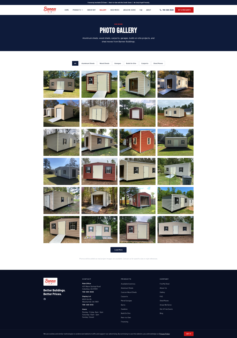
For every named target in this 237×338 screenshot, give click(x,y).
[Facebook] (44, 299)
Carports (144, 63)
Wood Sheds (104, 63)
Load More (118, 250)
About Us (163, 288)
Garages (117, 63)
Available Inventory (128, 284)
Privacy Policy (164, 334)
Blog (161, 313)
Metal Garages (126, 301)
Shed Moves (114, 10)
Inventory (91, 10)
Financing (124, 322)
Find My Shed (164, 284)
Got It (188, 334)
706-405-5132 (87, 305)
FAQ (141, 10)
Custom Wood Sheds (129, 292)
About (148, 10)
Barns (123, 305)
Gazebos (124, 309)
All (75, 63)
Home (67, 10)
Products (77, 10)
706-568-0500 (168, 10)
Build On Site (131, 63)
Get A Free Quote (184, 10)
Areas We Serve (129, 10)
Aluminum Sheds (87, 63)
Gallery (103, 10)
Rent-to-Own (126, 317)
